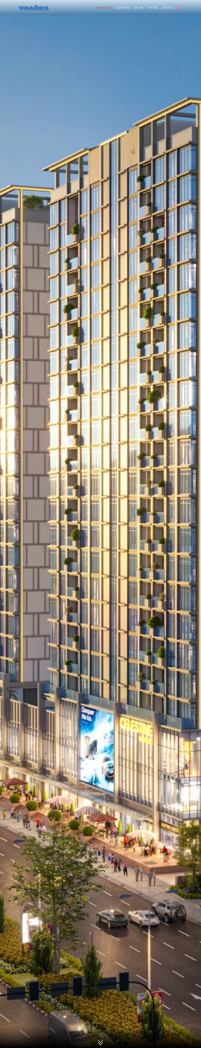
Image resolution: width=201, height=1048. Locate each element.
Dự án (139, 7)
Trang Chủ (104, 7)
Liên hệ (167, 7)
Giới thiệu (123, 7)
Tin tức (153, 7)
